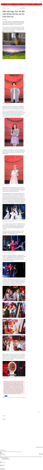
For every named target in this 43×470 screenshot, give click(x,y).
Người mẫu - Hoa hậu (9, 4)
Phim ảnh (38, 4)
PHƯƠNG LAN (19, 397)
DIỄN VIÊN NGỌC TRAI (10, 397)
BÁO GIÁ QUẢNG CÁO (39, 447)
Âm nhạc (33, 4)
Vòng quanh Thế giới (17, 456)
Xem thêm (4, 419)
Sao (2, 4)
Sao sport (26, 456)
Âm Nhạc (21, 456)
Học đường (33, 456)
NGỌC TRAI (14, 397)
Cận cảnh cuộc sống (26, 4)
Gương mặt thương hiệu (38, 456)
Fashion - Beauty (17, 4)
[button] (22, 8)
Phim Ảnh (23, 456)
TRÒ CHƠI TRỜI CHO (23, 397)
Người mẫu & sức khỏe (29, 456)
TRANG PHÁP (16, 397)
